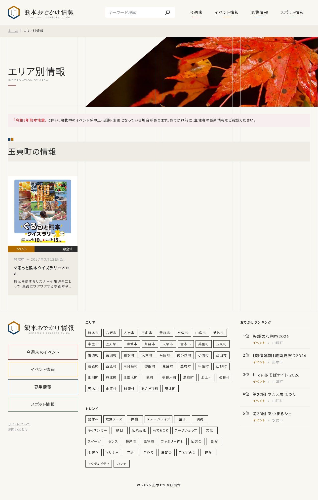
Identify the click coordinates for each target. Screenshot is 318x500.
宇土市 (93, 344)
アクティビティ (99, 464)
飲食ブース (114, 419)
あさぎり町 (150, 389)
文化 (209, 430)
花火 (130, 453)
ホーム (13, 31)
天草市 (167, 344)
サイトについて (19, 424)
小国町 (203, 355)
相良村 (224, 377)
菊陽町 (164, 355)
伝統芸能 (139, 430)
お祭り (93, 453)
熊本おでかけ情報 (41, 12)
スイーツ (94, 441)
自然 (214, 441)
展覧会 (166, 453)
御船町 (150, 366)
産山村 (221, 355)
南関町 (93, 355)
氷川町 (93, 377)
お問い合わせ (18, 429)
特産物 (131, 441)
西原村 (111, 366)
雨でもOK (160, 430)
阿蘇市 (150, 344)
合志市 (185, 344)
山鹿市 (200, 333)
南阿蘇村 (130, 366)
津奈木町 (130, 377)
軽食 (208, 453)
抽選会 (196, 441)
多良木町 (169, 377)
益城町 (185, 366)
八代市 (111, 333)
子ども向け (187, 453)
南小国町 (184, 355)
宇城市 (132, 344)
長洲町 (111, 355)
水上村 (206, 377)
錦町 (150, 377)
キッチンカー (98, 430)
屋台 (182, 419)
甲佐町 (203, 366)
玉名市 (147, 333)
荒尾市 (164, 333)
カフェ (121, 464)
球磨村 (129, 389)
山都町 (221, 366)
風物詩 (149, 441)
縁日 (119, 430)
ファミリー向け (172, 441)
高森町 (93, 366)
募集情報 (259, 12)
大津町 (147, 355)
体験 (134, 419)
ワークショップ (186, 430)
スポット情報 (292, 12)
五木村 (93, 389)
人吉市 (129, 333)
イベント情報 (227, 12)
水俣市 (182, 333)
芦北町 (111, 377)
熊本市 (93, 333)
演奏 (200, 419)
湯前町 (188, 377)
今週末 (196, 12)
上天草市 (113, 344)
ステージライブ (158, 419)
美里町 (203, 344)
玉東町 (221, 344)
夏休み (93, 419)
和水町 (129, 355)
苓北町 (170, 389)
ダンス (113, 441)
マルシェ (112, 453)
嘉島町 (167, 366)
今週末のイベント (43, 352)
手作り (149, 453)
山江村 (111, 389)
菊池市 (218, 333)
